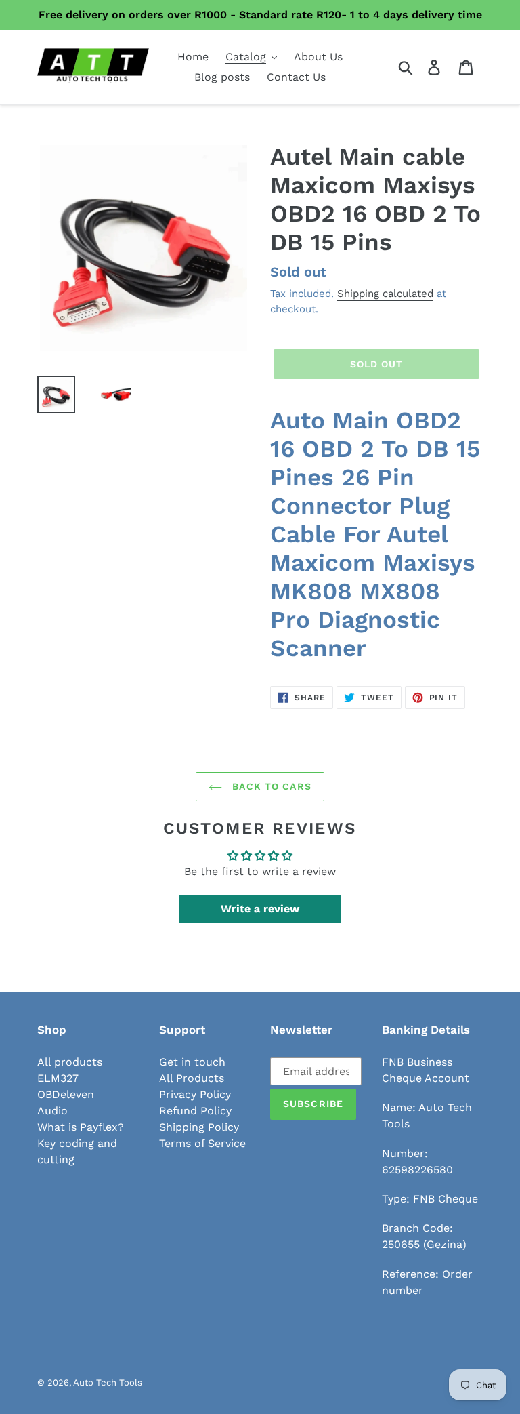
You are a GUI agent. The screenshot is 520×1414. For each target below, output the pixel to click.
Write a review (260, 908)
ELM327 (58, 1078)
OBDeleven (65, 1094)
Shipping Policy (199, 1126)
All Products (191, 1078)
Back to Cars (270, 786)
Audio (52, 1110)
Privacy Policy (195, 1094)
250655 (401, 1244)
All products (69, 1061)
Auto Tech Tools (107, 1382)
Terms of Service (202, 1143)
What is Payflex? (80, 1126)
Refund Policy (195, 1110)
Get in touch (192, 1061)
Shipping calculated (385, 293)
